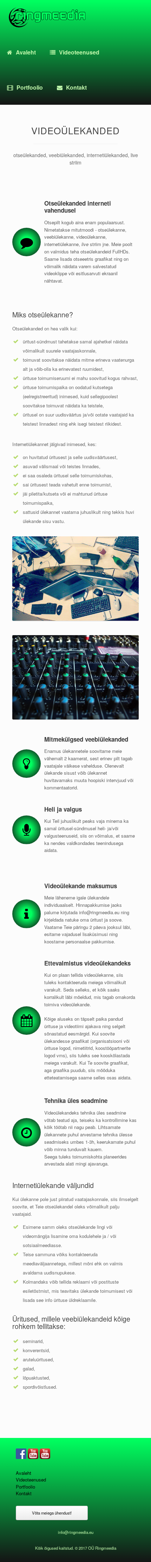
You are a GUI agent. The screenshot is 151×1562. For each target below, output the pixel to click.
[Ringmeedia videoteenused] (47, 17)
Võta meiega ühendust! (52, 1513)
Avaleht (26, 52)
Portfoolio (30, 87)
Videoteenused (79, 52)
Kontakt (76, 87)
